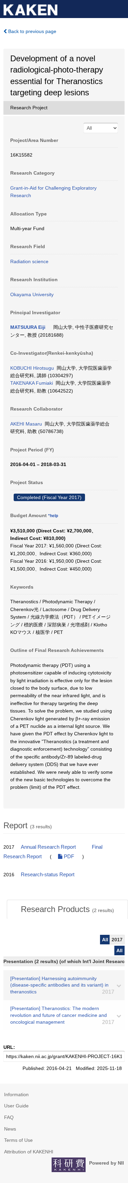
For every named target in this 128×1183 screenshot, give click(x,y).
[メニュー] (120, 8)
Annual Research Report (48, 847)
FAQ (9, 1117)
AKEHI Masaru (26, 424)
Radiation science (29, 261)
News (10, 1129)
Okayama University (32, 294)
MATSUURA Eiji (27, 327)
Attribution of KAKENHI (28, 1151)
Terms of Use (18, 1140)
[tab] (67, 909)
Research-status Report (47, 874)
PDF (68, 856)
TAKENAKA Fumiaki (31, 383)
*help (53, 515)
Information (16, 1094)
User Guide (16, 1105)
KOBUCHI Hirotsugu (32, 368)
